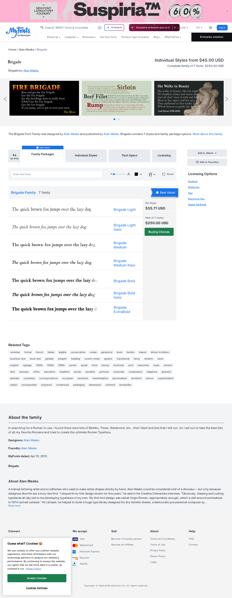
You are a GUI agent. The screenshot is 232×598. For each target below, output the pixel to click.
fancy (137, 358)
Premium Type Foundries (135, 37)
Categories (70, 37)
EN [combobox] (198, 27)
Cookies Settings (37, 587)
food (94, 365)
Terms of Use (157, 544)
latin (12, 371)
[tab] (114, 119)
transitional (123, 358)
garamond (106, 352)
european (67, 378)
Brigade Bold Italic (124, 295)
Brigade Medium (120, 245)
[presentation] (5, 99)
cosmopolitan (29, 384)
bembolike (125, 384)
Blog (156, 37)
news (160, 358)
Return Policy (157, 556)
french (39, 352)
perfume (104, 371)
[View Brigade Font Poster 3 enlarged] (189, 98)
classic (142, 352)
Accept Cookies (37, 578)
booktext (136, 378)
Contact (193, 544)
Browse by (52, 37)
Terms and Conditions (162, 538)
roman (93, 352)
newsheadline (100, 378)
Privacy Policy (157, 550)
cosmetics (29, 378)
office (36, 371)
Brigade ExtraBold (122, 309)
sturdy (77, 371)
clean (156, 365)
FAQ (191, 538)
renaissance (135, 371)
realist (13, 384)
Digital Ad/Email (197, 204)
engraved (46, 384)
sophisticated (165, 378)
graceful (166, 371)
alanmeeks (95, 384)
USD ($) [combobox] (181, 27)
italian (51, 352)
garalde (49, 358)
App (190, 193)
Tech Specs (129, 155)
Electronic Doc (196, 199)
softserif (110, 384)
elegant (62, 358)
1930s (50, 365)
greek (84, 365)
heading (75, 358)
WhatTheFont (172, 37)
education (49, 371)
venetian (15, 352)
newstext (83, 378)
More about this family (207, 134)
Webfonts (193, 187)
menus (150, 378)
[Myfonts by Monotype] (18, 32)
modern (148, 358)
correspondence (48, 378)
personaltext (120, 378)
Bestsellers (89, 37)
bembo (130, 352)
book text (35, 358)
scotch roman (92, 358)
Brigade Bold (124, 280)
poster (73, 365)
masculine (143, 365)
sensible (90, 371)
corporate (118, 371)
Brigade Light (125, 209)
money (105, 365)
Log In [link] (222, 27)
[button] (227, 11)
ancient (168, 365)
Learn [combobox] (163, 27)
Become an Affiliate (122, 544)
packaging (79, 384)
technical (118, 365)
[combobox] (81, 27)
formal (28, 352)
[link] (41, 27)
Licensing (164, 155)
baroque (24, 371)
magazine (152, 371)
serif (130, 365)
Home (12, 49)
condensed (62, 384)
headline (64, 371)
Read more (14, 505)
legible (63, 352)
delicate (14, 378)
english (14, 365)
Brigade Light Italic (125, 227)
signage (27, 365)
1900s (61, 365)
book (119, 352)
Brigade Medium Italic (125, 263)
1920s (39, 365)
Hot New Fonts (108, 37)
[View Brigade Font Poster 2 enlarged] (116, 98)
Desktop (193, 181)
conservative (78, 352)
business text (18, 358)
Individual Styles (86, 155)
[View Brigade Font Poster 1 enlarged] (44, 98)
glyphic (108, 358)
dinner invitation (160, 352)
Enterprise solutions (211, 37)
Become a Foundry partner (126, 538)
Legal (153, 562)
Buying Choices (159, 232)
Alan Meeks (26, 49)
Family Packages (42, 154)
